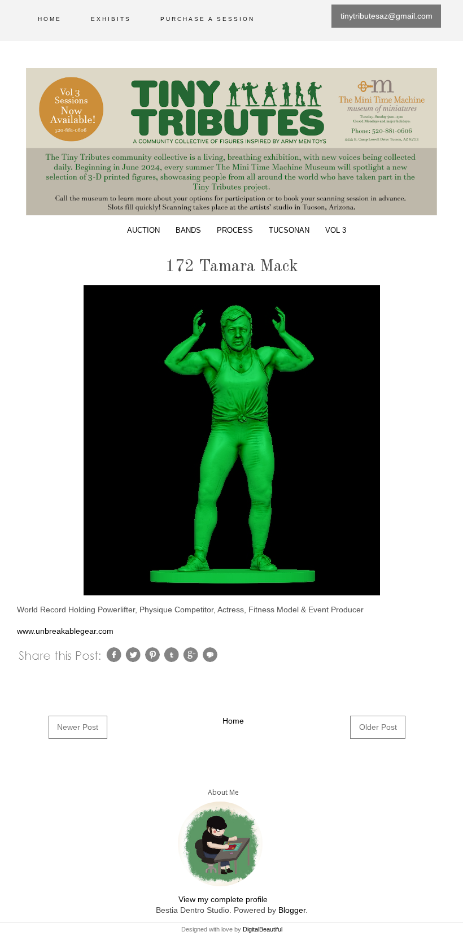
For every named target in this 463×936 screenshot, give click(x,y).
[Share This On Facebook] (115, 654)
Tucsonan (289, 230)
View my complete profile (223, 899)
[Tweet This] (134, 654)
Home (50, 19)
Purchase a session (207, 19)
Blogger (291, 910)
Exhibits (111, 19)
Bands (188, 230)
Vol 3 (335, 230)
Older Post (378, 727)
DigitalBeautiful (262, 929)
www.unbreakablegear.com (65, 630)
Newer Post (77, 727)
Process (235, 230)
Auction (143, 230)
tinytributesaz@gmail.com (386, 15)
